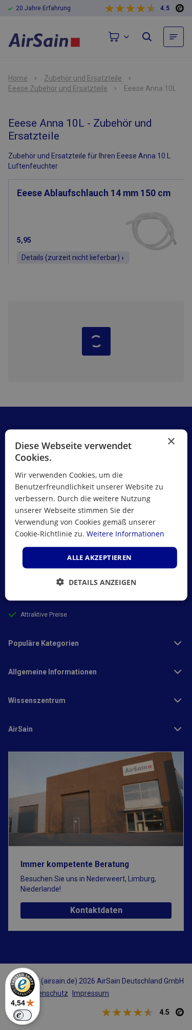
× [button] (171, 442)
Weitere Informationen (125, 534)
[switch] (22, 1015)
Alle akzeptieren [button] (99, 557)
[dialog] (96, 515)
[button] (96, 582)
